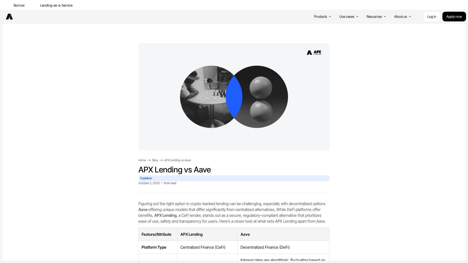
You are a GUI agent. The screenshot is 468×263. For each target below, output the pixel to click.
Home (142, 160)
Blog (155, 160)
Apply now (454, 16)
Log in (431, 16)
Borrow (19, 5)
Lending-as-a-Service (56, 5)
